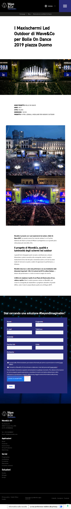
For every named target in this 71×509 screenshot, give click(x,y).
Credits (4, 499)
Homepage (22, 14)
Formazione (5, 461)
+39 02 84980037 (8, 432)
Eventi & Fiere (6, 445)
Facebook (66, 498)
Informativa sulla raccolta (18, 507)
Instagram (60, 498)
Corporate (4, 443)
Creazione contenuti (7, 465)
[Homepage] (9, 6)
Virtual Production (7, 447)
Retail (3, 441)
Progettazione (6, 457)
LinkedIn (54, 498)
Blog (29, 14)
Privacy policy (6, 497)
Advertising (5, 450)
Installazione (5, 459)
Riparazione (5, 463)
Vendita (4, 473)
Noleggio (4, 475)
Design (4, 477)
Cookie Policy (14, 497)
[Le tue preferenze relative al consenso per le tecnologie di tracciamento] (68, 506)
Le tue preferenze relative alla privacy (43, 507)
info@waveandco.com (11, 434)
